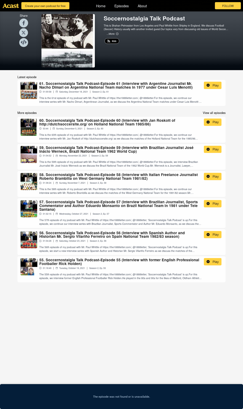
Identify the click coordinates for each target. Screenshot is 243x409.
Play (216, 85)
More (111, 33)
